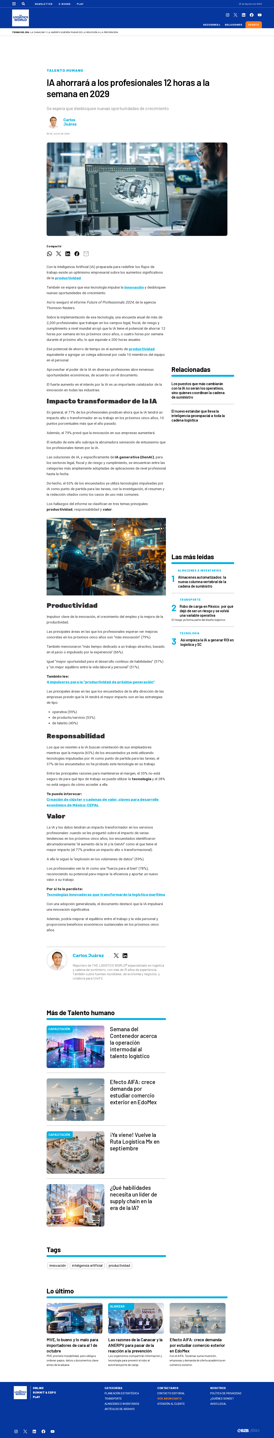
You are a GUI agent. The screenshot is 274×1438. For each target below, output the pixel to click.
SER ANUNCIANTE (169, 1398)
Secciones (210, 24)
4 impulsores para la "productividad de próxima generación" (101, 682)
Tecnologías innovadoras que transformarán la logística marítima (106, 894)
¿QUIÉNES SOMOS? (222, 1398)
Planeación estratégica (122, 1393)
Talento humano (65, 71)
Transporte (113, 1398)
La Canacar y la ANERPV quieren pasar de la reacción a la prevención (74, 32)
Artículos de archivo (120, 1409)
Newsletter (44, 4)
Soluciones (233, 24)
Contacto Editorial (171, 1393)
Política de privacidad (225, 1393)
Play (80, 4)
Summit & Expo (44, 1392)
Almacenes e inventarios (122, 1404)
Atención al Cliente (171, 1404)
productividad (68, 278)
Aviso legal (218, 1404)
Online (38, 1388)
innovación (134, 287)
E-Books (65, 4)
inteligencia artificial (87, 1266)
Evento (253, 24)
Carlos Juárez (70, 122)
